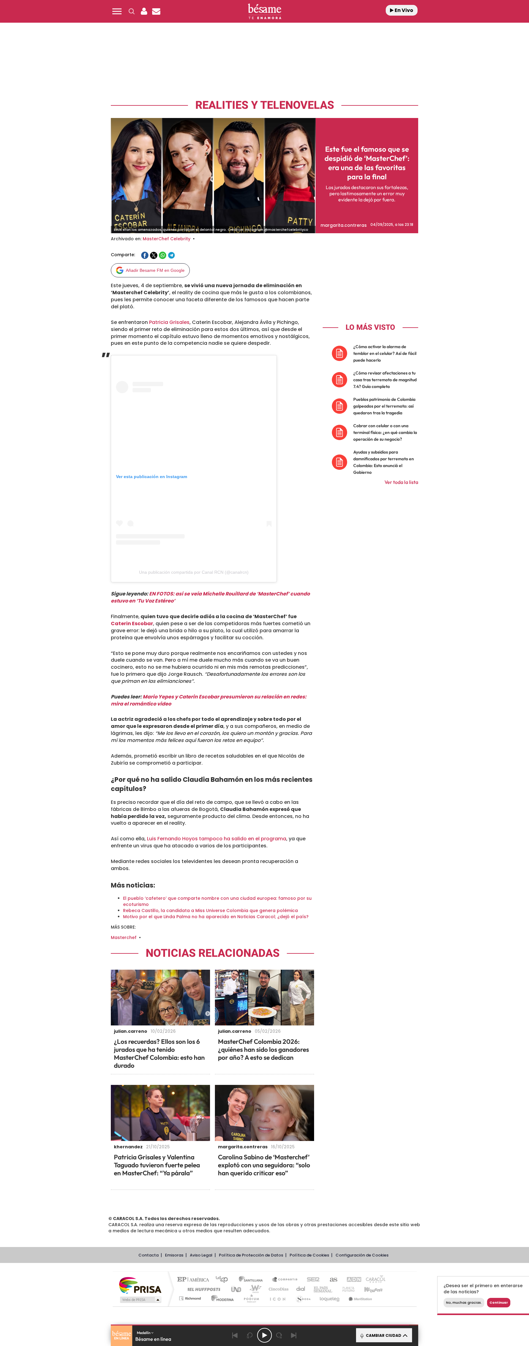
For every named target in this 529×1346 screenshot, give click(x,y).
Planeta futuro (346, 1289)
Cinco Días (277, 1289)
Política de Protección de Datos (251, 1255)
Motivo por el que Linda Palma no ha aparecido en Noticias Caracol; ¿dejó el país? (216, 917)
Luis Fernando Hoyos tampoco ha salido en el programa (216, 838)
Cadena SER (311, 1280)
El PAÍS (194, 1280)
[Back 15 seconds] (249, 1335)
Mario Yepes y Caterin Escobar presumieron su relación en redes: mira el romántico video (208, 700)
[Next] (294, 1335)
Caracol (373, 1280)
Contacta (148, 1255)
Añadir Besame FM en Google (155, 270)
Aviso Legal (201, 1255)
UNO (237, 1289)
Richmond (190, 1298)
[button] (117, 11)
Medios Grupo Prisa (140, 1299)
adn (351, 1280)
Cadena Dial (301, 1289)
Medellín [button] (144, 1332)
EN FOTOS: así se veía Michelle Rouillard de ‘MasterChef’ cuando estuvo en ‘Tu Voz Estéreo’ (210, 597)
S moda (302, 1298)
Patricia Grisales (169, 322)
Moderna (221, 1298)
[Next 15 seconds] (279, 1335)
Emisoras (174, 1255)
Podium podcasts (251, 1298)
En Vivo (403, 10)
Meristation (359, 1298)
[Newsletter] (156, 11)
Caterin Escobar (132, 623)
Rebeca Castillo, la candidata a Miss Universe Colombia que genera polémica (210, 910)
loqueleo (330, 1298)
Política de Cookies (309, 1255)
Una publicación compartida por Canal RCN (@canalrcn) (194, 572)
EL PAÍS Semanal (323, 1289)
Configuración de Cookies (362, 1255)
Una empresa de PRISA (140, 1285)
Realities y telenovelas (264, 105)
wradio (254, 1289)
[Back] (235, 1335)
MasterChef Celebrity (166, 239)
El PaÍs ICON (277, 1298)
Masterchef (124, 937)
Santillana (252, 1280)
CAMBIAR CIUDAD (383, 1335)
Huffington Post (202, 1289)
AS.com (330, 1280)
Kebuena (368, 1289)
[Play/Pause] (264, 1335)
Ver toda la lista (401, 482)
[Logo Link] (264, 11)
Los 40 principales (223, 1280)
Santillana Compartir (285, 1280)
